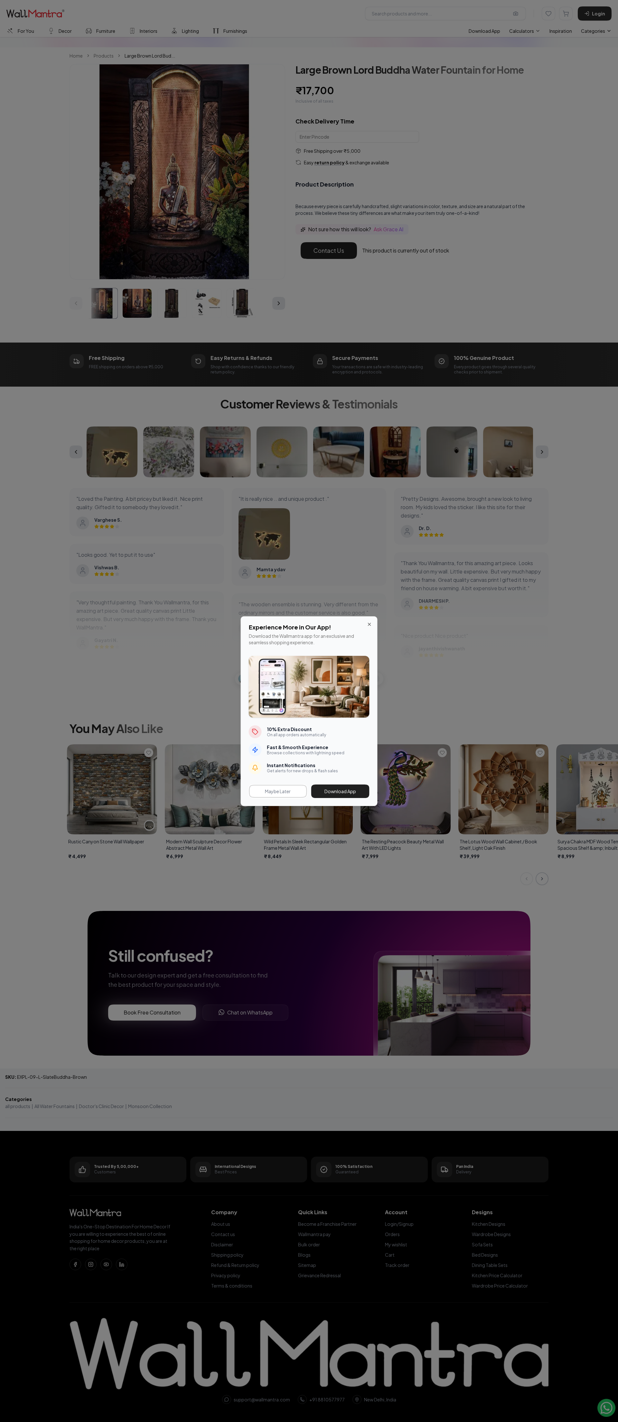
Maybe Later (278, 791)
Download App (340, 791)
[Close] (369, 624)
